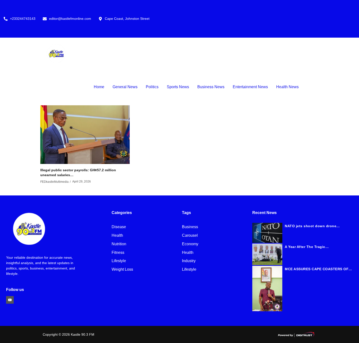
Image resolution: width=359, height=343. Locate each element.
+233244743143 (22, 18)
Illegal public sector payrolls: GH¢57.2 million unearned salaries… (78, 172)
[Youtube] (10, 300)
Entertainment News (250, 87)
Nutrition (119, 244)
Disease (119, 227)
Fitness (118, 252)
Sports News (178, 87)
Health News (287, 87)
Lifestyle (119, 261)
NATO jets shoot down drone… (312, 226)
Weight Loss (122, 269)
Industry (189, 261)
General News (125, 87)
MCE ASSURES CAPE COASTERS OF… (318, 269)
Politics (152, 87)
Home (99, 87)
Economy (190, 244)
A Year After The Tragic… (307, 247)
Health (117, 235)
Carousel (190, 235)
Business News (210, 87)
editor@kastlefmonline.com (70, 18)
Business (190, 227)
